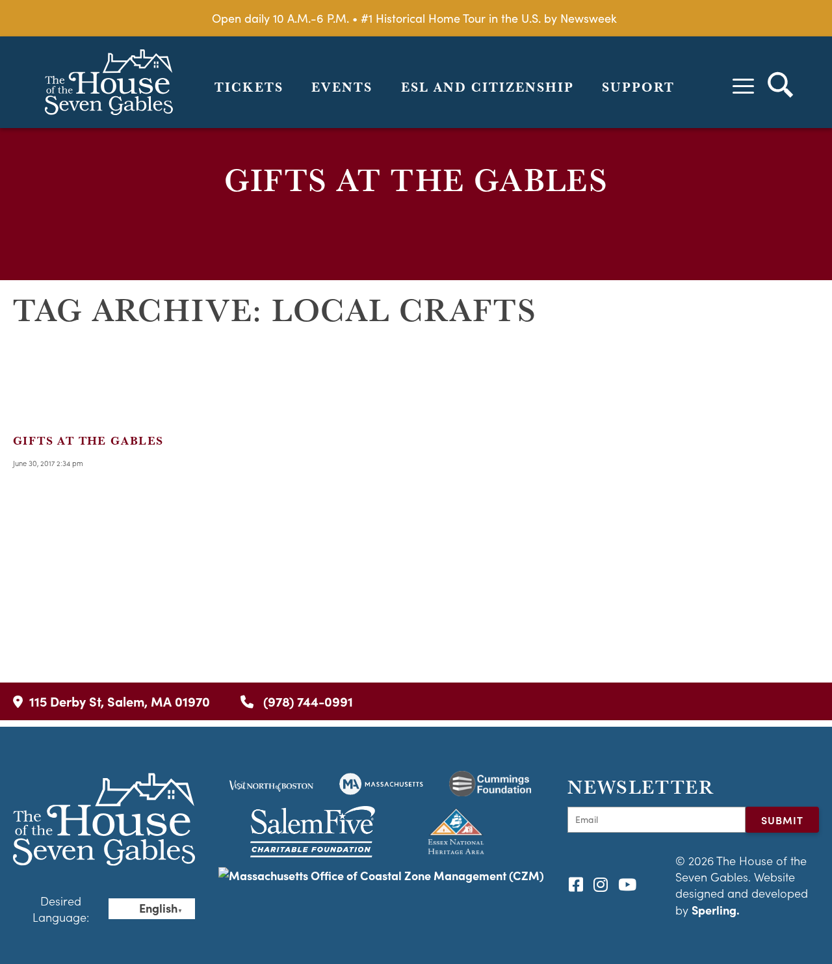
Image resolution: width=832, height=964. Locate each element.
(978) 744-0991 (306, 701)
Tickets (248, 87)
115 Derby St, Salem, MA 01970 (119, 701)
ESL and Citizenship (487, 87)
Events (341, 87)
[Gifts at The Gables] (52, 408)
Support (638, 87)
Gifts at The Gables (88, 440)
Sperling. (716, 910)
